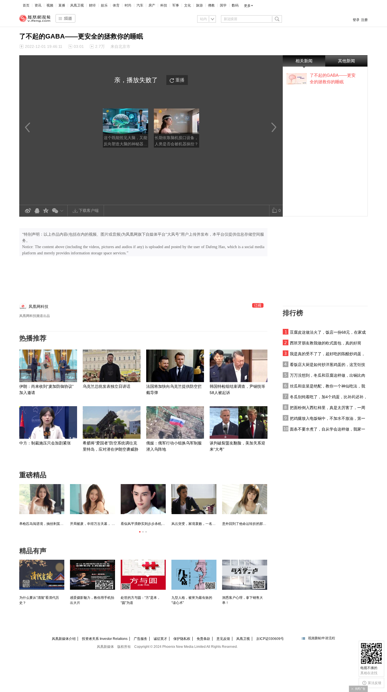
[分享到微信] (58, 210)
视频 (49, 5)
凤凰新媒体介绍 (64, 639)
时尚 (128, 5)
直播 (61, 5)
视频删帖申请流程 (321, 638)
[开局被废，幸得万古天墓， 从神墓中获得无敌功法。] (92, 499)
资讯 (38, 5)
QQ (37, 210)
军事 (175, 5)
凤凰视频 (34, 18)
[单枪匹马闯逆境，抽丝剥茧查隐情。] (41, 499)
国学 (223, 5)
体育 (116, 5)
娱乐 (104, 5)
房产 (151, 5)
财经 (92, 5)
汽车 (140, 5)
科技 (163, 5)
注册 (364, 20)
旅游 (199, 5)
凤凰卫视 (77, 5)
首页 (26, 5)
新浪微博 (28, 210)
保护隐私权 (181, 639)
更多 (247, 6)
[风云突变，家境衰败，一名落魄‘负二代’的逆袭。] (193, 499)
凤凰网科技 (38, 306)
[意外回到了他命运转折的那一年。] (244, 499)
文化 (187, 5)
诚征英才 (160, 639)
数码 (235, 5)
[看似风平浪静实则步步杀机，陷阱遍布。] (143, 499)
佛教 (211, 5)
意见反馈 (223, 639)
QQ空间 (46, 210)
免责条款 (203, 639)
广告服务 (140, 639)
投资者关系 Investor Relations (104, 639)
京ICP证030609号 (270, 639)
